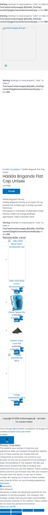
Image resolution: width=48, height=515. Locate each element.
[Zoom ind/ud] (39, 510)
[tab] (26, 193)
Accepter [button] (11, 431)
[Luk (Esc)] (5, 510)
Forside (6, 169)
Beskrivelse (13, 193)
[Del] (16, 510)
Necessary (7, 486)
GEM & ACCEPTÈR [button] (8, 507)
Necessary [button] (4, 483)
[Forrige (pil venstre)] (5, 513)
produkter (15, 169)
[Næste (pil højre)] (16, 513)
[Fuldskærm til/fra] (27, 510)
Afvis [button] (18, 431)
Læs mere (25, 431)
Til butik (11, 191)
